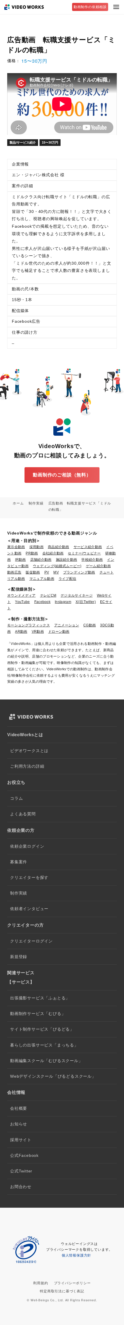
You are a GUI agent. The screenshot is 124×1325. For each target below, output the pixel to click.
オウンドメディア (21, 595)
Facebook (42, 602)
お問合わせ (20, 1187)
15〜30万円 (50, 142)
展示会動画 (16, 547)
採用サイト (20, 1140)
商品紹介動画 (58, 547)
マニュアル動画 (41, 578)
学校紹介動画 (92, 559)
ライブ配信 (67, 578)
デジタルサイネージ (77, 595)
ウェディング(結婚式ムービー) (57, 566)
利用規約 (40, 1283)
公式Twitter (21, 1171)
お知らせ (18, 1124)
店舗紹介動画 (41, 559)
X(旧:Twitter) (86, 602)
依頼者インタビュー (29, 909)
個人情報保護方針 (76, 1255)
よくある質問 (23, 814)
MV (56, 572)
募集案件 (18, 862)
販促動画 (33, 572)
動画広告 (14, 572)
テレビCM (48, 595)
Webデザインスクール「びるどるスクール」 (53, 1076)
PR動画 (32, 553)
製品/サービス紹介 (23, 142)
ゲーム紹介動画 (98, 566)
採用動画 (36, 547)
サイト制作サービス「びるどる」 (42, 1029)
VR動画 (38, 631)
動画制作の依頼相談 (90, 7)
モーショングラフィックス (28, 625)
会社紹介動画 (53, 553)
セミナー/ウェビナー (84, 553)
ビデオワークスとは (29, 751)
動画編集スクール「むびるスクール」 (46, 1061)
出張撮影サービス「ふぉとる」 (40, 998)
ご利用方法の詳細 (27, 766)
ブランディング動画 (79, 572)
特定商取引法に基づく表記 (62, 1291)
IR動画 (20, 559)
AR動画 (21, 631)
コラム (16, 798)
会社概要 (18, 1108)
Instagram (63, 602)
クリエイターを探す (29, 877)
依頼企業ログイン (27, 846)
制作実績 (18, 893)
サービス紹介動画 (88, 547)
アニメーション (66, 625)
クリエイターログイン (31, 941)
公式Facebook (24, 1155)
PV (46, 572)
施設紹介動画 (66, 559)
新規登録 (18, 957)
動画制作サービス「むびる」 (37, 1014)
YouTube (22, 602)
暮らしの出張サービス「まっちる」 (44, 1045)
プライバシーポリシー (72, 1283)
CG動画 (89, 625)
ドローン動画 (58, 631)
